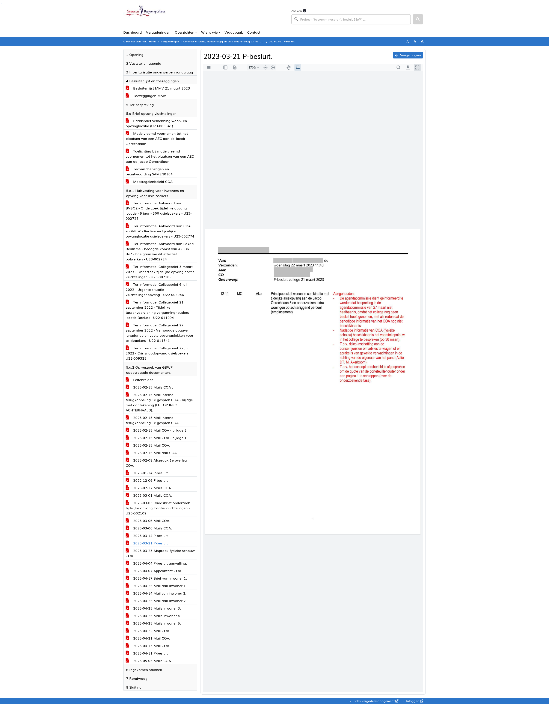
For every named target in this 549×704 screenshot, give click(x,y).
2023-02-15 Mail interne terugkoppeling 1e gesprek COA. (152, 420)
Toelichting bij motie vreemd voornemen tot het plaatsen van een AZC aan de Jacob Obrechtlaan (160, 156)
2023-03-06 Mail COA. (151, 520)
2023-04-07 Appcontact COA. (157, 570)
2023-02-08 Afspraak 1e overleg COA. (156, 462)
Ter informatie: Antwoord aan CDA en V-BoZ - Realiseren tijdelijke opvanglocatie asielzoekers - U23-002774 (160, 231)
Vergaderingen (158, 32)
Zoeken (296, 11)
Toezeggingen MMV (149, 95)
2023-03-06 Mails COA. (152, 528)
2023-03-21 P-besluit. (150, 543)
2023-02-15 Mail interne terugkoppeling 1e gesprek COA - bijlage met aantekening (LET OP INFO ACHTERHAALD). (159, 402)
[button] (418, 19)
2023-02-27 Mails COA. (152, 487)
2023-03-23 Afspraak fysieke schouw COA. (160, 553)
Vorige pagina (410, 55)
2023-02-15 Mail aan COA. (155, 452)
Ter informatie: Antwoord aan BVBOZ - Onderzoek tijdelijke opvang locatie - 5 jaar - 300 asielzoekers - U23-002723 (159, 210)
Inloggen (412, 701)
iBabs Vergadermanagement (373, 701)
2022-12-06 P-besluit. (150, 480)
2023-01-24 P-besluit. (150, 472)
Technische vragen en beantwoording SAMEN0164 (149, 171)
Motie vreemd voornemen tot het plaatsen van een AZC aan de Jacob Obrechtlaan (157, 138)
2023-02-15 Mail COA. (151, 445)
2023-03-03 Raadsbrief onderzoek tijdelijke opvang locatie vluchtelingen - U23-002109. (158, 508)
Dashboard (132, 32)
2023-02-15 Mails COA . (152, 387)
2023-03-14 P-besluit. (150, 535)
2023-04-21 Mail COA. (151, 638)
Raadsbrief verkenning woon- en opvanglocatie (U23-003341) (156, 123)
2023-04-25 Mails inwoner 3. (156, 608)
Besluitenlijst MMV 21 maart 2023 (161, 88)
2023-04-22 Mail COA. (151, 630)
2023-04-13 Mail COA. (151, 645)
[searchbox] (351, 19)
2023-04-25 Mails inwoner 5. (156, 623)
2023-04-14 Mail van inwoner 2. (159, 593)
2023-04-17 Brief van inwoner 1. (159, 578)
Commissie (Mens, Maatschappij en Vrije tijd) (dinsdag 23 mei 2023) (225, 41)
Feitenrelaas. (143, 379)
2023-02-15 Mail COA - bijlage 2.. (160, 430)
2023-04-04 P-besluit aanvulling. (159, 563)
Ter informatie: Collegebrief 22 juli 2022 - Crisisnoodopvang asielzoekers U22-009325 (157, 353)
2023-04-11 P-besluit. (150, 653)
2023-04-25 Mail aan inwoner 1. (159, 585)
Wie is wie (209, 32)
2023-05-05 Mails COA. (152, 660)
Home (152, 41)
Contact (253, 32)
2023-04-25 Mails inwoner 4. (156, 615)
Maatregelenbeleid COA (152, 181)
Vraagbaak (234, 32)
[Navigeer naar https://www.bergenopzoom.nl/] (144, 16)
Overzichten (184, 32)
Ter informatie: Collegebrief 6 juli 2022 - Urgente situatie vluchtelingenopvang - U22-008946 (156, 289)
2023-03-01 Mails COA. (152, 495)
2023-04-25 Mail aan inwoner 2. (159, 600)
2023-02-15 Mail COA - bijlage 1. (159, 437)
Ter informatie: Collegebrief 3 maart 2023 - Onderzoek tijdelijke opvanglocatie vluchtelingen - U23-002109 (160, 271)
